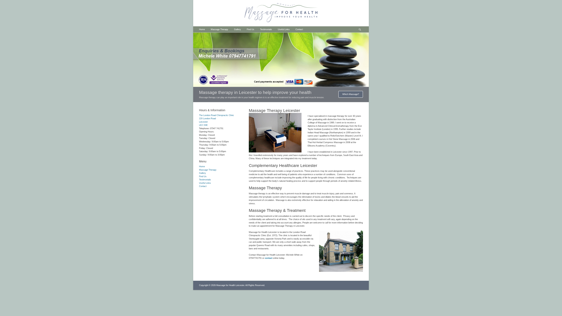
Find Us (250, 29)
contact (268, 258)
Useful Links (284, 29)
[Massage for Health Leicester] (281, 12)
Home (202, 29)
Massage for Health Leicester (230, 285)
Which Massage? (350, 94)
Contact (299, 29)
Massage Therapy (219, 29)
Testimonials (266, 29)
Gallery (237, 29)
